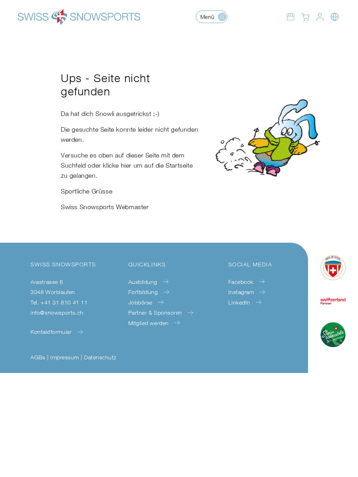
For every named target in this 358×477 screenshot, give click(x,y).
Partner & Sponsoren (155, 312)
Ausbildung (142, 282)
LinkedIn (239, 302)
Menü (207, 17)
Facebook (240, 282)
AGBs (37, 357)
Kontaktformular (51, 332)
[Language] (334, 17)
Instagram (241, 292)
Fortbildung (143, 292)
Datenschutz (100, 357)
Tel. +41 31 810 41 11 (59, 302)
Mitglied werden (148, 323)
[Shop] (290, 17)
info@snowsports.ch (57, 312)
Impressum (64, 357)
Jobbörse (140, 302)
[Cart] (305, 17)
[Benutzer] (320, 17)
